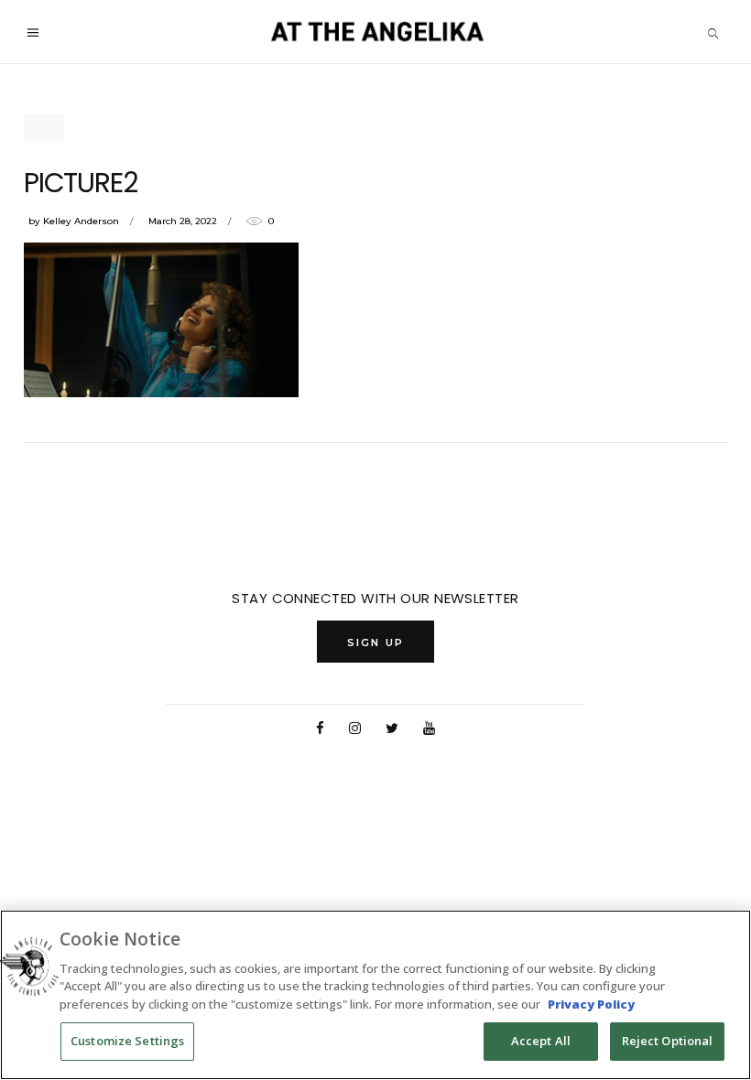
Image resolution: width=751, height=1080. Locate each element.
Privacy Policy (591, 1004)
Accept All (541, 1040)
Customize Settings (127, 1040)
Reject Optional (667, 1040)
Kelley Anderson (81, 221)
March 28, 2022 (182, 221)
